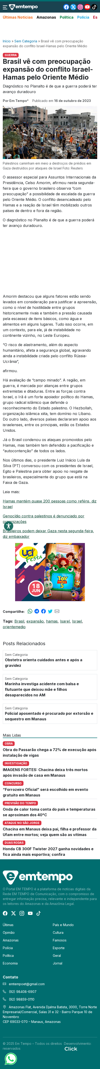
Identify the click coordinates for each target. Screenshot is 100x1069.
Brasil (19, 621)
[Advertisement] (50, 29)
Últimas (8, 925)
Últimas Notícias (18, 17)
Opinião (9, 932)
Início (7, 41)
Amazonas (46, 17)
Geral (57, 956)
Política (66, 17)
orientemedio (14, 626)
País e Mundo (63, 925)
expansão (35, 621)
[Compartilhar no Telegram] (36, 611)
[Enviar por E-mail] (57, 611)
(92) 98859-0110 (21, 999)
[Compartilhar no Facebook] (43, 611)
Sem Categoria (25, 41)
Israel (77, 621)
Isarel (65, 621)
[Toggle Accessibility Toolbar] (8, 526)
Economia (10, 963)
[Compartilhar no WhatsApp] (30, 611)
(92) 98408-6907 (22, 992)
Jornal (57, 963)
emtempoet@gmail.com (27, 984)
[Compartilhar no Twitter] (50, 611)
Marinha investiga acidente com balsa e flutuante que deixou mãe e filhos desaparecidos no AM (42, 689)
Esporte (59, 948)
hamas (52, 621)
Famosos (60, 940)
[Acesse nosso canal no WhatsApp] (10, 1058)
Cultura (58, 932)
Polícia (83, 17)
